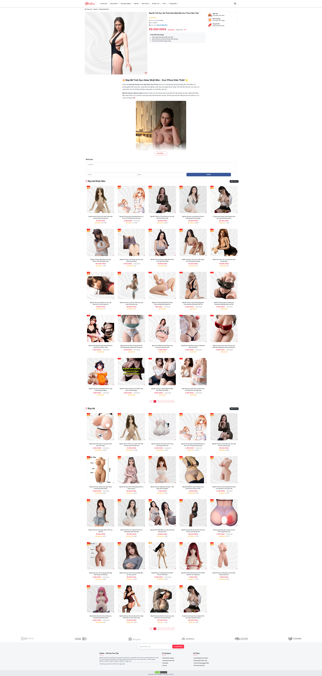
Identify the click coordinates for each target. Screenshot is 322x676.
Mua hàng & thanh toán (200, 660)
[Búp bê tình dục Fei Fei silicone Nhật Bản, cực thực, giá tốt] (131, 555)
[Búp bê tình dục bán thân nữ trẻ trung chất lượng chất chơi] (162, 426)
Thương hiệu (172, 3)
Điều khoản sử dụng (168, 658)
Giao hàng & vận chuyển (201, 658)
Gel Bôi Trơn (155, 3)
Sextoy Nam (113, 3)
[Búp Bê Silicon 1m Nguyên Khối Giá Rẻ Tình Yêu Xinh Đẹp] (162, 555)
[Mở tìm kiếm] (235, 3)
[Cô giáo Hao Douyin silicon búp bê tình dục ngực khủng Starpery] (224, 199)
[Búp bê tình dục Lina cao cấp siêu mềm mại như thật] (224, 242)
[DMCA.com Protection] (161, 672)
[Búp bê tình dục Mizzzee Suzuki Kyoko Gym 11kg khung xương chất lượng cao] (131, 328)
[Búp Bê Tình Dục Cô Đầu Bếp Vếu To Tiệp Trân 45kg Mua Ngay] (100, 371)
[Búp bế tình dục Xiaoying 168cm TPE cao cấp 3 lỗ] (100, 512)
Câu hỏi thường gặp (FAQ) (201, 663)
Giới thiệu (165, 663)
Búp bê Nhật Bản (162, 25)
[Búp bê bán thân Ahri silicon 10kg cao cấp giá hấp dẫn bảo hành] (100, 599)
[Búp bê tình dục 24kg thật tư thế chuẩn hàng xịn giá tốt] (224, 555)
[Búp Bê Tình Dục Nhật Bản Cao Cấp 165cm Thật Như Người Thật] (100, 242)
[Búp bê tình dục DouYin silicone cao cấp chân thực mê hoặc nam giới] (162, 599)
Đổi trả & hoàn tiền (199, 665)
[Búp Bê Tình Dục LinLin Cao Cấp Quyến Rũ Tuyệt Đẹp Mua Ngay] (193, 242)
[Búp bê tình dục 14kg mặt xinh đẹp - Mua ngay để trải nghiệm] (162, 469)
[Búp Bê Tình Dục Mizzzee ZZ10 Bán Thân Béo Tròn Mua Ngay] (131, 371)
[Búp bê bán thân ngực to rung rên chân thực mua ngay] (100, 426)
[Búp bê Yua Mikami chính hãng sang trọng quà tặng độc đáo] (162, 328)
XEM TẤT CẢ (234, 181)
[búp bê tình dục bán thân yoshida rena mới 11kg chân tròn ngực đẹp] (193, 371)
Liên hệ (165, 665)
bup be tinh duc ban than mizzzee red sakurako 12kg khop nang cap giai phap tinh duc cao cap (224, 347)
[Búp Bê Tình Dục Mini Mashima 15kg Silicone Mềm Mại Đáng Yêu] (162, 285)
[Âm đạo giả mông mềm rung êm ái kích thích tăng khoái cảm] (224, 512)
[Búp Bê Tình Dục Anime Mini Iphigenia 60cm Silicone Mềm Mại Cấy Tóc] (193, 285)
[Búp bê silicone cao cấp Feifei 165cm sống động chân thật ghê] (193, 199)
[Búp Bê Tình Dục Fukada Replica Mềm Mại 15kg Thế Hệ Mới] (162, 371)
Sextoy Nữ (104, 3)
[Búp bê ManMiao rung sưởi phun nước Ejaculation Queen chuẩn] (193, 469)
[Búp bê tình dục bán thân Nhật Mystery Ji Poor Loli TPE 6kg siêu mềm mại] (131, 199)
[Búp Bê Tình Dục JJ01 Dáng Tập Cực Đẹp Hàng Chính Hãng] (131, 242)
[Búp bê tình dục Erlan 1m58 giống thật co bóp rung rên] (131, 469)
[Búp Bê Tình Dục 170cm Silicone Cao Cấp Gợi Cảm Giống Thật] (162, 199)
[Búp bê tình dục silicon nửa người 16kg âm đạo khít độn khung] (100, 469)
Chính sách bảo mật (168, 660)
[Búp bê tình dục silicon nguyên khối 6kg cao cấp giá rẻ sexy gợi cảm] (224, 469)
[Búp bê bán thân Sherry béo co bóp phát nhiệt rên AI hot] (193, 328)
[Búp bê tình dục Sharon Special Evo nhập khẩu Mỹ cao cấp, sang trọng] (131, 599)
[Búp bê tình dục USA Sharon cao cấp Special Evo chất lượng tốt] (100, 285)
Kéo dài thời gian (125, 3)
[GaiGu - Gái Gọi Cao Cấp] (90, 3)
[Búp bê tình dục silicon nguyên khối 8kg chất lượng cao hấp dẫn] (100, 555)
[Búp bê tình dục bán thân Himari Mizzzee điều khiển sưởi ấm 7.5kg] (100, 328)
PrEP (164, 3)
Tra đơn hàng (178, 646)
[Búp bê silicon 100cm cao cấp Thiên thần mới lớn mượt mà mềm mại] (100, 199)
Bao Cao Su (145, 3)
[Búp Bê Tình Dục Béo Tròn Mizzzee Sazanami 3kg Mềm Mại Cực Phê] (224, 285)
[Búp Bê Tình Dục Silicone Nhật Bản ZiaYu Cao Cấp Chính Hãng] (162, 242)
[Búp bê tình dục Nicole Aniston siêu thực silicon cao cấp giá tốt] (193, 512)
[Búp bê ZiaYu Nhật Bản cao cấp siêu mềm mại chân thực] (162, 512)
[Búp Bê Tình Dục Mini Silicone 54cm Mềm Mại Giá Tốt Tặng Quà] (193, 555)
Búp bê (91, 408)
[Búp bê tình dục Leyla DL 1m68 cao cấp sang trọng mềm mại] (131, 285)
